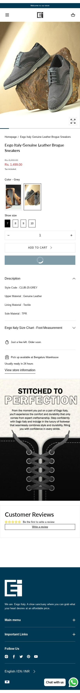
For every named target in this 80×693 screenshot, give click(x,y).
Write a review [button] (40, 526)
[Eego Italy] (40, 15)
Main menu (13, 620)
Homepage (11, 136)
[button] (7, 15)
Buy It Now (27, 259)
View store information (20, 370)
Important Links (16, 634)
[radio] (13, 197)
